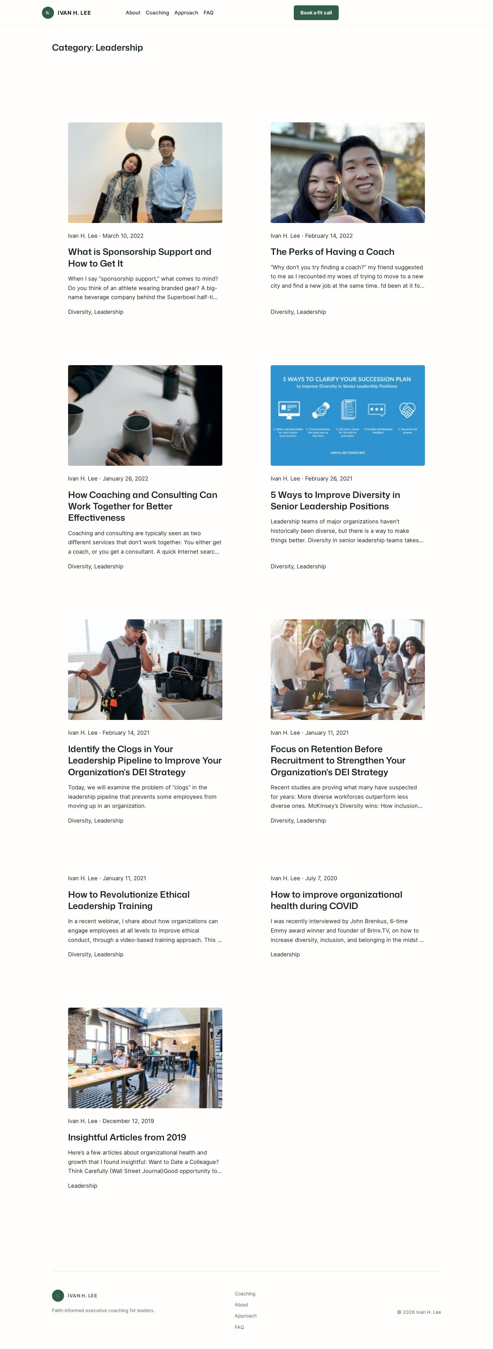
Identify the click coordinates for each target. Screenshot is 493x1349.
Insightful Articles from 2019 (127, 1137)
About (241, 1304)
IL (48, 12)
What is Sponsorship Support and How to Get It (140, 257)
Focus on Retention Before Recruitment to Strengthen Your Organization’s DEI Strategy (338, 760)
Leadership (108, 311)
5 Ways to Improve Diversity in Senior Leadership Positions (335, 500)
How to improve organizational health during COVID (336, 900)
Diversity (79, 311)
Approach (246, 1315)
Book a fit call (316, 13)
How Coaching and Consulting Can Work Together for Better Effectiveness (142, 506)
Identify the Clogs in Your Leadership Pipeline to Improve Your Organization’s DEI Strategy (145, 760)
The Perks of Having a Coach (332, 251)
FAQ (239, 1327)
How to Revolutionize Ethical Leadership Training (129, 900)
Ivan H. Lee (74, 12)
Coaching (245, 1293)
